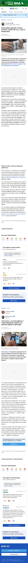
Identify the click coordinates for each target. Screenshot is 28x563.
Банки (8, 308)
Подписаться (14, 444)
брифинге (6, 352)
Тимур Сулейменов (18, 459)
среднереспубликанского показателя (15, 177)
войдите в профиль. (8, 255)
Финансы (3, 11)
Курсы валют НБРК (18, 11)
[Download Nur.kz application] (14, 3)
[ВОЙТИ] (26, 8)
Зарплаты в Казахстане (7, 228)
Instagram (15, 300)
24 (3, 470)
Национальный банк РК (7, 459)
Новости (11, 11)
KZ (23, 8)
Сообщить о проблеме (14, 550)
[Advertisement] (14, 76)
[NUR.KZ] (14, 9)
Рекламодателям (14, 554)
